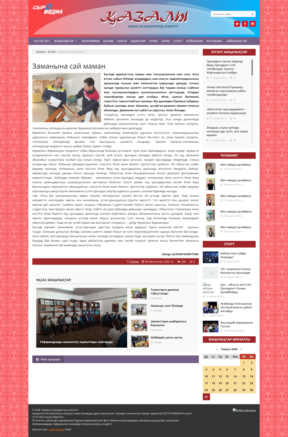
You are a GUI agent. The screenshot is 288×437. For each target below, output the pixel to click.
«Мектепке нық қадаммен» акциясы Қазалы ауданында (226, 111)
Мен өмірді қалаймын (235, 164)
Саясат (122, 41)
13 (227, 376)
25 (213, 390)
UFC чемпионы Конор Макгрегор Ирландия (235, 271)
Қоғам (108, 41)
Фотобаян (214, 41)
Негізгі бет (42, 41)
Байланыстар (236, 41)
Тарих (165, 41)
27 (227, 390)
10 (206, 376)
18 (213, 383)
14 (235, 376)
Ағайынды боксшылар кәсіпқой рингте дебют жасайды (236, 307)
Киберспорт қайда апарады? (233, 255)
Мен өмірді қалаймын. (236, 180)
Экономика (91, 41)
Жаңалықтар (64, 41)
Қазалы (144, 18)
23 (251, 383)
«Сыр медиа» (56, 429)
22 (243, 383)
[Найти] (252, 14)
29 (243, 390)
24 (206, 390)
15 (243, 376)
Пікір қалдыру (50, 359)
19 (220, 383)
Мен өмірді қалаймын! (236, 211)
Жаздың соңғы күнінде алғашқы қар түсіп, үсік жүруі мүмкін (227, 131)
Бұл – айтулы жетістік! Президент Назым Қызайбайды (235, 288)
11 (213, 376)
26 (220, 390)
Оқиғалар (138, 41)
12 (220, 376)
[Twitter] (237, 24)
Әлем (153, 41)
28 (235, 390)
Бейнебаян (194, 41)
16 (251, 376)
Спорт (178, 41)
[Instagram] (253, 24)
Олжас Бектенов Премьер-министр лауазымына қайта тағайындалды (226, 90)
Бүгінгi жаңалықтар (229, 52)
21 (235, 383)
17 (206, 383)
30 (251, 390)
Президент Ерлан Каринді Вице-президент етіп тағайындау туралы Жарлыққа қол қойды (225, 66)
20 (227, 383)
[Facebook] (245, 24)
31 (206, 397)
